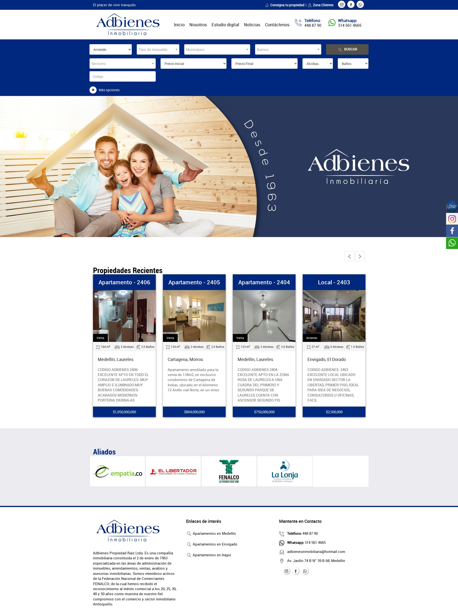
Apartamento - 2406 (124, 282)
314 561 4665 (349, 25)
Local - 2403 (334, 282)
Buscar (350, 49)
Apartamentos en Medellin (214, 533)
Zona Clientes (323, 5)
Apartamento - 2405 (194, 282)
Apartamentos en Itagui (211, 554)
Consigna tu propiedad (287, 5)
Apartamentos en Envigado (214, 544)
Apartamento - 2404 (264, 282)
